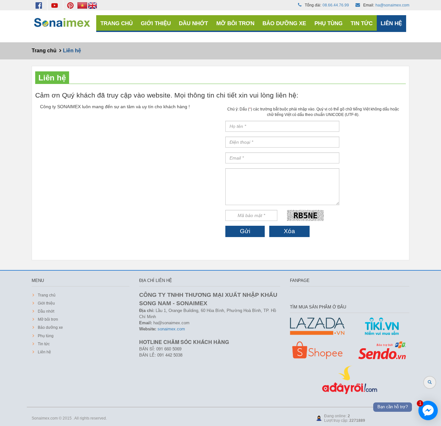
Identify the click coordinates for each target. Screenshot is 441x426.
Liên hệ (391, 23)
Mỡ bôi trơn (235, 23)
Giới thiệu (156, 23)
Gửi (245, 231)
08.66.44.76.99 (336, 5)
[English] (92, 5)
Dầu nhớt (193, 23)
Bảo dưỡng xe (284, 23)
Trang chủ (116, 23)
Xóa (289, 231)
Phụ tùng (328, 23)
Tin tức (362, 23)
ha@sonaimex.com (392, 5)
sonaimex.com (171, 329)
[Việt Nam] (82, 5)
